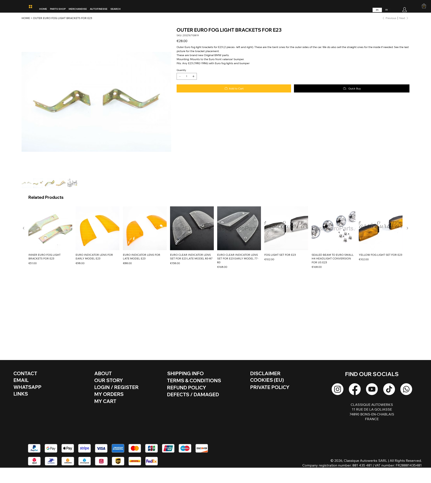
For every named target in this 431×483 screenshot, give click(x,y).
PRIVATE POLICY (269, 387)
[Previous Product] (24, 228)
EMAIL (21, 380)
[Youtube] (372, 389)
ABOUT (103, 373)
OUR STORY (108, 380)
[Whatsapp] (406, 389)
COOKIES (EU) (267, 380)
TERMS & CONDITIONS (194, 380)
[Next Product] (407, 228)
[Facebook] (355, 389)
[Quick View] (50, 228)
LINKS (20, 394)
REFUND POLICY (186, 387)
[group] (215, 237)
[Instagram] (337, 389)
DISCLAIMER (265, 373)
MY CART (105, 401)
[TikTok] (389, 389)
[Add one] (193, 76)
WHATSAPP (27, 387)
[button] (424, 6)
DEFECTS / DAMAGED (193, 394)
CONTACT (25, 373)
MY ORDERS (109, 394)
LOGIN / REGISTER (116, 387)
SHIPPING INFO (185, 373)
